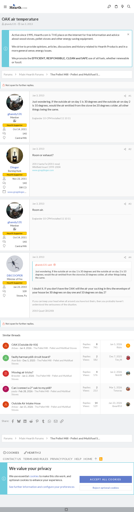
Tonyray (117, 390)
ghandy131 (10, 24)
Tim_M (118, 359)
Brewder (16, 375)
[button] (5, 6)
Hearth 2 (34, 452)
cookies (34, 476)
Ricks (119, 347)
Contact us (12, 458)
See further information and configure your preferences (42, 486)
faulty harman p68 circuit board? (31, 356)
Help (78, 458)
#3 (130, 203)
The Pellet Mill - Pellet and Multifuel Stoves (55, 348)
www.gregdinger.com (18, 192)
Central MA (21, 138)
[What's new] (122, 6)
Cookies (12, 452)
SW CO (23, 187)
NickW (118, 375)
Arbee (15, 348)
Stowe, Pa (22, 295)
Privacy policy (61, 458)
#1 (130, 95)
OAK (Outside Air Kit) (25, 344)
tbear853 (117, 406)
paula (14, 391)
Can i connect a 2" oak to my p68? (32, 387)
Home (88, 458)
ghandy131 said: (43, 264)
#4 (130, 257)
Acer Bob (16, 360)
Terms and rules (35, 458)
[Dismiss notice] (127, 35)
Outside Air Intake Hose (26, 403)
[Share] (125, 96)
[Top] (95, 459)
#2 (130, 149)
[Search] (128, 6)
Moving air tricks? (22, 372)
